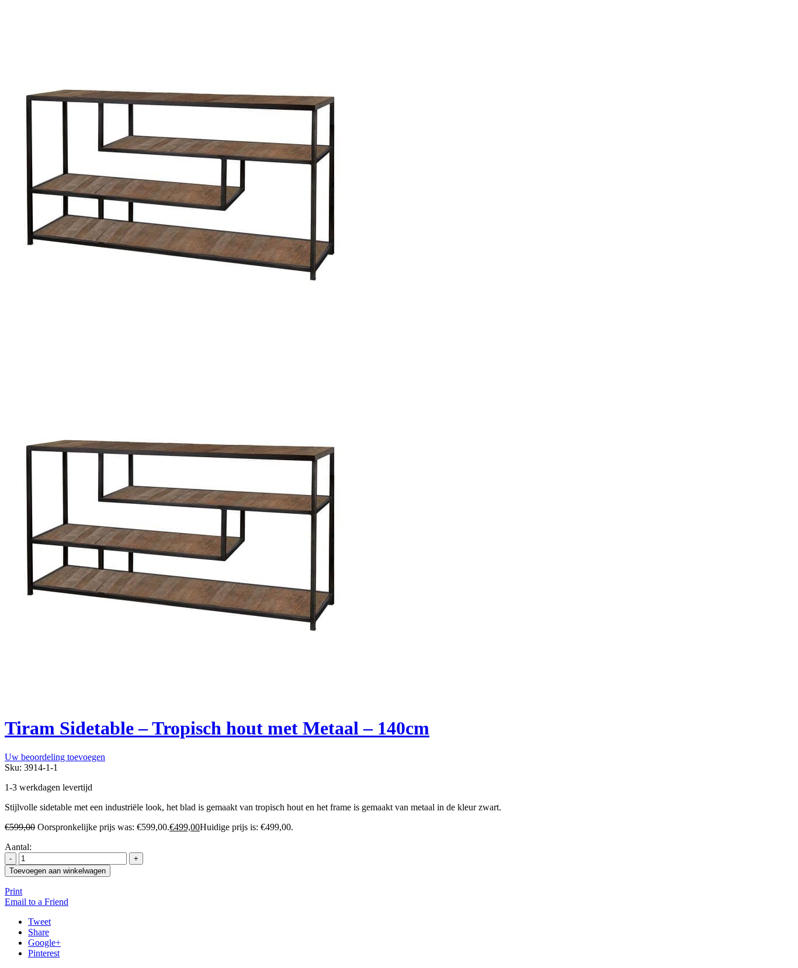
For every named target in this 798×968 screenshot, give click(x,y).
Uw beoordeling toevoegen (55, 757)
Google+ (44, 943)
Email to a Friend (36, 902)
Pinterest (44, 953)
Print (13, 891)
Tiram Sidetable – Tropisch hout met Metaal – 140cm (217, 728)
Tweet (39, 922)
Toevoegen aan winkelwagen (57, 870)
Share (38, 932)
